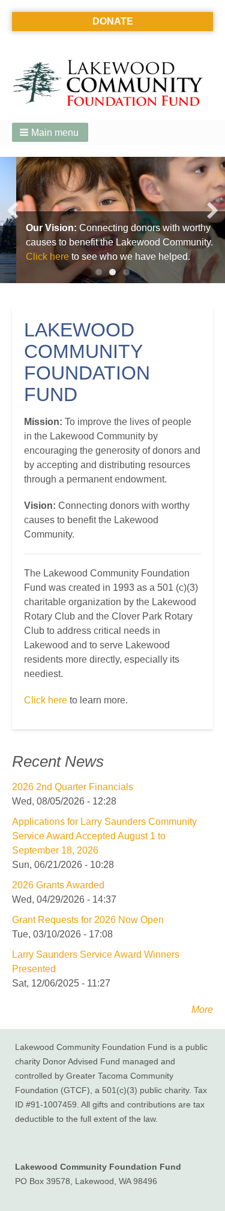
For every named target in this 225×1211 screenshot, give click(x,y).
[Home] (112, 84)
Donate (112, 21)
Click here (31, 256)
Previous (12, 211)
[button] (50, 132)
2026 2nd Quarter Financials (72, 787)
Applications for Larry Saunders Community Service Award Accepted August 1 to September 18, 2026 (104, 836)
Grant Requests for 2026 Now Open (88, 920)
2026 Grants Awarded (58, 885)
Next (212, 211)
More (202, 1009)
